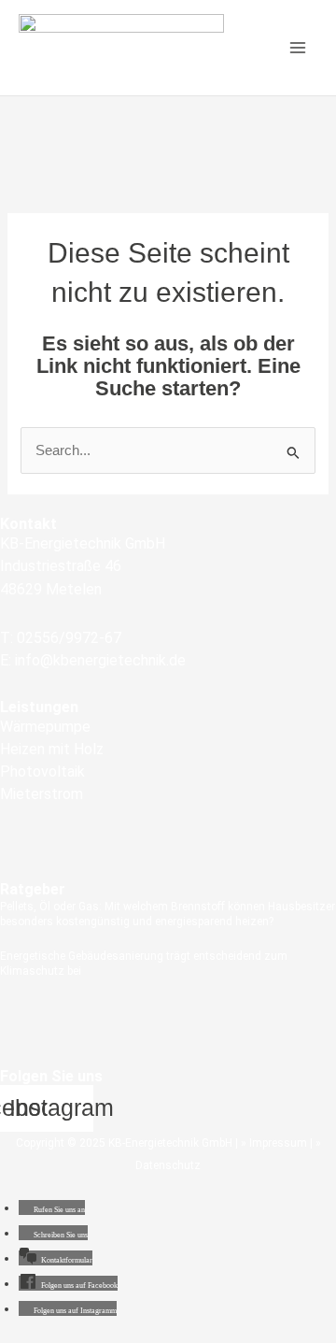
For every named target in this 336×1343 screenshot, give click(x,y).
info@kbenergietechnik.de (100, 660)
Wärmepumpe (45, 727)
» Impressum (274, 1143)
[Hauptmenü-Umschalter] (297, 47)
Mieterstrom (41, 794)
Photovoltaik (42, 771)
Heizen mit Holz (52, 749)
